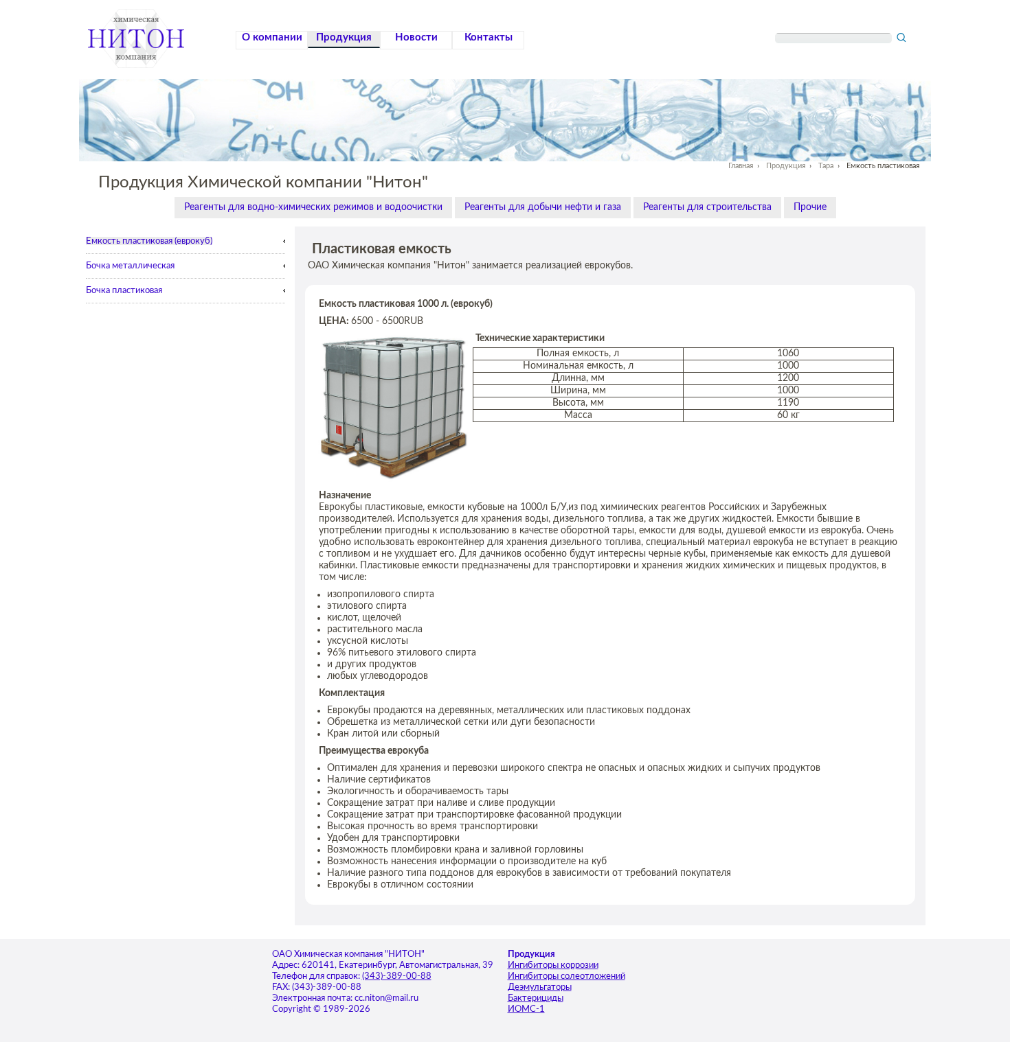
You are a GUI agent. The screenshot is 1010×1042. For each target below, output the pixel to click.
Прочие (810, 207)
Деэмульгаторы (540, 987)
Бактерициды (535, 998)
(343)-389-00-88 (396, 976)
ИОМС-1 (526, 1009)
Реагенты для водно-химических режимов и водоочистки (313, 207)
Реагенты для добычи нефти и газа (542, 207)
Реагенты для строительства (707, 207)
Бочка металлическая (130, 266)
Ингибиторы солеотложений (566, 976)
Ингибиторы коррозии (553, 965)
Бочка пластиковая (124, 290)
